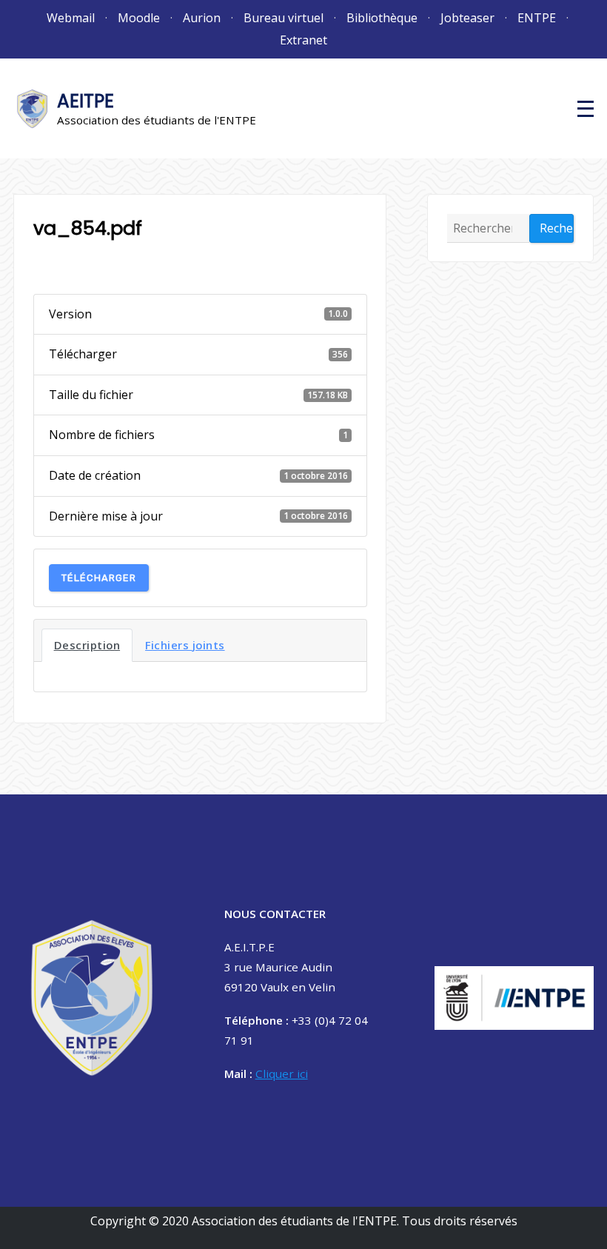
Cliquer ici (281, 1073)
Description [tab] (87, 644)
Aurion (202, 18)
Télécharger (98, 577)
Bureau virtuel (283, 18)
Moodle (139, 18)
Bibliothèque (381, 18)
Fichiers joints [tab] (185, 644)
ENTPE (536, 18)
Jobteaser (467, 18)
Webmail (71, 18)
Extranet (303, 40)
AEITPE (85, 101)
